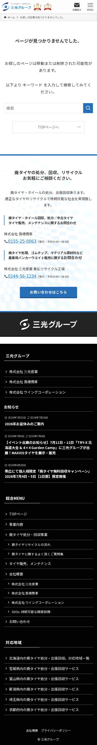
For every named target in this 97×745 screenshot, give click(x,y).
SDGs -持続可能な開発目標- (31, 611)
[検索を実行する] (88, 108)
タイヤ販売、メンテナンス (30, 563)
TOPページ (18, 513)
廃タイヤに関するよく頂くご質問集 (37, 554)
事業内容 (16, 524)
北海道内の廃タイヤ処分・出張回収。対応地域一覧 (49, 658)
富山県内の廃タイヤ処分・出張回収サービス (44, 678)
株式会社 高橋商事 (23, 381)
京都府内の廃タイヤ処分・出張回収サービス (44, 709)
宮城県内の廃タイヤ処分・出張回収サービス (44, 668)
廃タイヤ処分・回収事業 (28, 534)
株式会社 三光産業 (23, 371)
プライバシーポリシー (56, 730)
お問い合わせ (19, 621)
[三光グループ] (28, 6)
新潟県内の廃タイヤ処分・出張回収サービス (44, 689)
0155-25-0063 (22, 241)
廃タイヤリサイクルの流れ (31, 544)
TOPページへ (48, 127)
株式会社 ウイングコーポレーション (37, 392)
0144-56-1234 (22, 276)
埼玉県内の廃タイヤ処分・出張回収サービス (44, 699)
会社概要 (16, 573)
